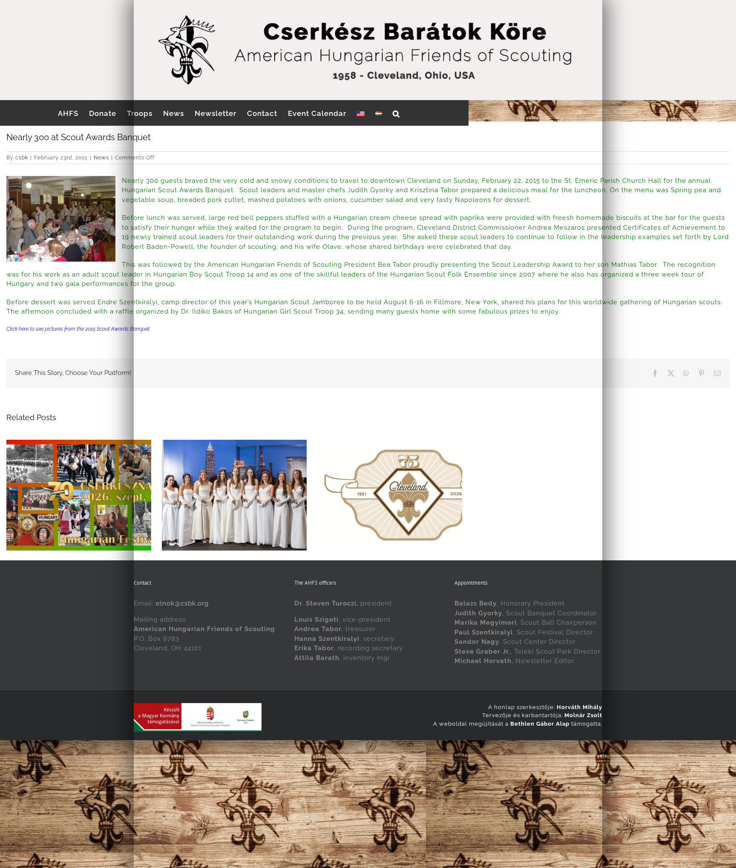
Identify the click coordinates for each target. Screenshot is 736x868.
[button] (396, 113)
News (101, 158)
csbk (21, 158)
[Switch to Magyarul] (378, 113)
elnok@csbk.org (182, 656)
